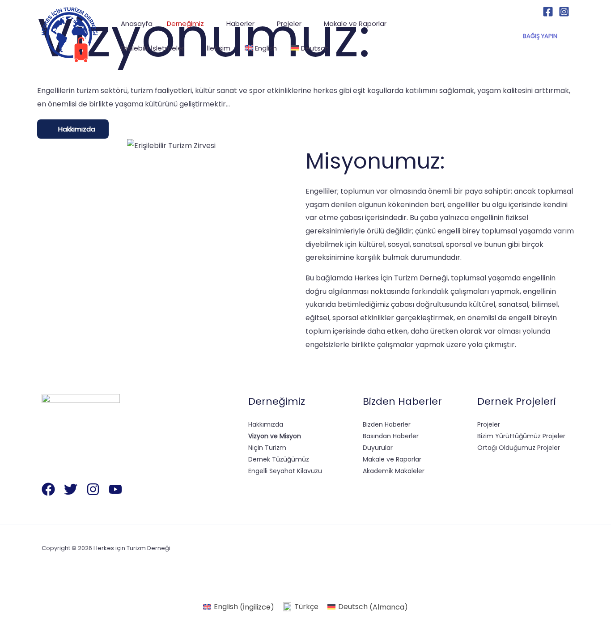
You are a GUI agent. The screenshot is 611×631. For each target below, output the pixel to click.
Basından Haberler (391, 436)
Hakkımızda (265, 424)
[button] (208, 23)
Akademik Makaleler (393, 470)
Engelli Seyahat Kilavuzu (285, 470)
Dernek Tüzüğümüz (278, 459)
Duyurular (378, 447)
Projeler (488, 424)
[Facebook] (548, 11)
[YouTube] (115, 489)
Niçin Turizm (267, 447)
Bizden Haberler (387, 424)
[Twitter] (70, 489)
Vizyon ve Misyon (274, 436)
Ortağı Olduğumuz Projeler (518, 447)
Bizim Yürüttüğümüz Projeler (521, 436)
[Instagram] (564, 11)
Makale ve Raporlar (392, 459)
